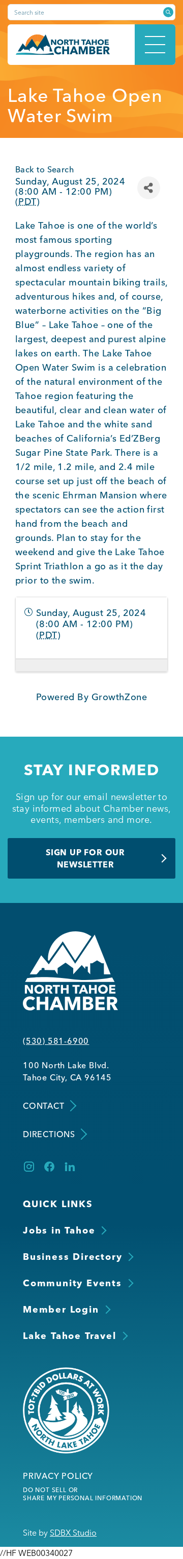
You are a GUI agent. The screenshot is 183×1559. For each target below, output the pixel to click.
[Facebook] (49, 1167)
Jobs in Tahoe (59, 1230)
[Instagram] (29, 1167)
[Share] (148, 187)
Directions (49, 1134)
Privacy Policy (58, 1476)
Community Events (72, 1283)
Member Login (61, 1309)
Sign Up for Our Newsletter (85, 858)
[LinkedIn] (70, 1167)
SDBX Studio (73, 1533)
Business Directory (72, 1256)
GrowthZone (119, 697)
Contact (44, 1106)
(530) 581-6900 (56, 1041)
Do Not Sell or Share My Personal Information (82, 1494)
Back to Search (44, 169)
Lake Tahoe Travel (69, 1336)
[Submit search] (168, 12)
